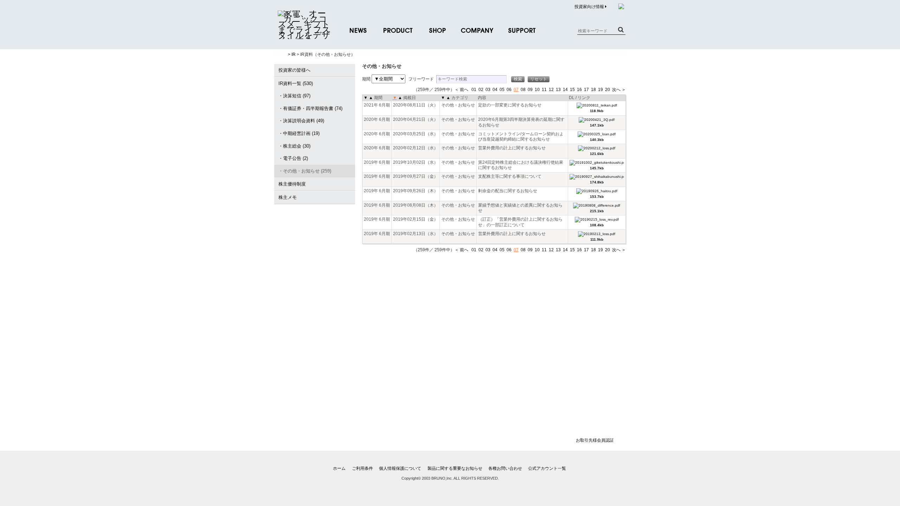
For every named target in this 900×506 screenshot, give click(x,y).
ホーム (339, 468)
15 (572, 89)
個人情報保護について (400, 468)
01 (473, 89)
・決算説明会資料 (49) (301, 120)
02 (480, 89)
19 (600, 89)
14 (565, 89)
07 (516, 89)
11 (544, 89)
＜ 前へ (461, 89)
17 (586, 89)
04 (495, 89)
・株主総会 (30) (294, 146)
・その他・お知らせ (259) (304, 171)
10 (537, 89)
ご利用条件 (362, 468)
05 (502, 89)
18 (593, 89)
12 (551, 89)
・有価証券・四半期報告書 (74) (310, 108)
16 (579, 89)
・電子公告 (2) (293, 158)
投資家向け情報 (589, 6)
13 (558, 89)
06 (509, 89)
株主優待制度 (292, 184)
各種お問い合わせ (505, 468)
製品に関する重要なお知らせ (455, 468)
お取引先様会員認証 (595, 440)
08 (523, 89)
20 (607, 89)
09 (530, 89)
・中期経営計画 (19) (299, 133)
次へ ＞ (619, 89)
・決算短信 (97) (294, 95)
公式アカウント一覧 (547, 468)
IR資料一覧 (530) (295, 83)
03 (488, 89)
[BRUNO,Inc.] (304, 35)
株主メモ (287, 197)
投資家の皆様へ (294, 70)
